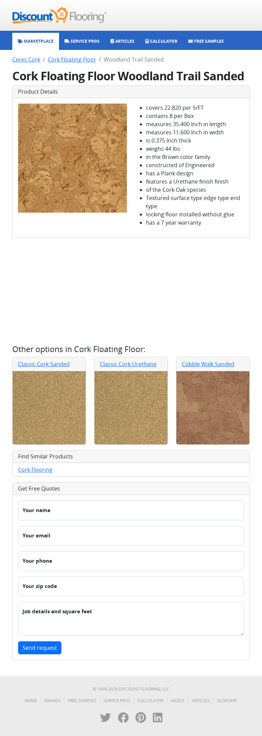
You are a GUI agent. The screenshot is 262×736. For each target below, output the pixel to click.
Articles (201, 701)
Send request (40, 648)
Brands (52, 701)
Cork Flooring (35, 469)
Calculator (150, 701)
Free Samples (82, 701)
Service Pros (116, 701)
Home (31, 701)
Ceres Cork (26, 59)
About (178, 701)
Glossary (227, 701)
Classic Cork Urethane (128, 364)
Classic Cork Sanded (44, 364)
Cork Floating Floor (72, 59)
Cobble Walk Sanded (208, 364)
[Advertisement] (131, 291)
